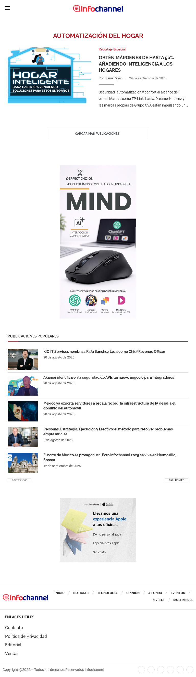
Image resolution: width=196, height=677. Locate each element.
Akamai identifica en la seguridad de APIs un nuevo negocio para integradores (108, 377)
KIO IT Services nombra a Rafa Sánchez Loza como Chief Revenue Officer (104, 352)
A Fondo (155, 593)
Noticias (81, 593)
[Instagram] (189, 669)
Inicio (60, 593)
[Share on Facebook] (138, 115)
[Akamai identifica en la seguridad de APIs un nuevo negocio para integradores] (23, 385)
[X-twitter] (151, 669)
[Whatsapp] (180, 669)
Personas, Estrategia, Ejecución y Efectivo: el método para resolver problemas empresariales (108, 431)
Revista (158, 600)
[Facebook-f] (141, 669)
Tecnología (107, 593)
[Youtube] (170, 669)
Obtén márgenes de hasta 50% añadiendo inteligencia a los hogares (136, 64)
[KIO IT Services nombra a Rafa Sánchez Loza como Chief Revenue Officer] (23, 359)
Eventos (178, 593)
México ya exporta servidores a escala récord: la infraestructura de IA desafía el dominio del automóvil (109, 405)
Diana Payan (113, 78)
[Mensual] (98, 167)
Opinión (133, 593)
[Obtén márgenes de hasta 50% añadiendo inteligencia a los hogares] (49, 75)
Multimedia (183, 600)
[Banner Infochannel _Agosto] (98, 500)
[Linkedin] (160, 669)
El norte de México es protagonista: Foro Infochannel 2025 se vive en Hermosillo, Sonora (109, 457)
